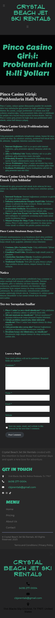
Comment (10, 365)
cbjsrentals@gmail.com (22, 487)
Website (8, 415)
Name (8, 393)
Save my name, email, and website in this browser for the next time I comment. (26, 427)
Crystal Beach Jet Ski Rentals (31, 13)
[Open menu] (3, 5)
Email (8, 404)
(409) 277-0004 (17, 481)
